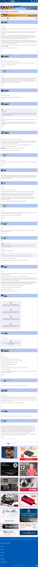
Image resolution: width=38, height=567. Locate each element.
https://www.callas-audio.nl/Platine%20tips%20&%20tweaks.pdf (11, 97)
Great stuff (3, 148)
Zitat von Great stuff (6, 109)
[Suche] (32, 1)
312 (12, 18)
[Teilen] (37, 18)
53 (7, 18)
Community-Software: (19, 565)
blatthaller (10, 438)
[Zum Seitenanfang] (36, 566)
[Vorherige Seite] (1, 18)
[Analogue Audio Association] (7, 1)
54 (9, 18)
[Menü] (37, 1)
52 (6, 443)
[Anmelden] (34, 1)
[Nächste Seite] (15, 18)
